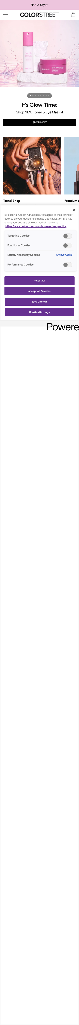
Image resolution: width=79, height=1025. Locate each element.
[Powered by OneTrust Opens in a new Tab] (61, 324)
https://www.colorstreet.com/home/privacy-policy (35, 226)
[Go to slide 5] (40, 95)
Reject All (39, 280)
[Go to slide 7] (46, 95)
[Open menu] (9, 15)
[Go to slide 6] (43, 95)
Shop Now (40, 122)
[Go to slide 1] (30, 95)
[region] (39, 5)
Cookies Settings (39, 312)
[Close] (74, 209)
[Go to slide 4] (38, 95)
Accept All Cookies (39, 291)
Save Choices (40, 301)
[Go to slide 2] (32, 95)
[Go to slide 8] (48, 95)
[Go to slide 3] (35, 95)
